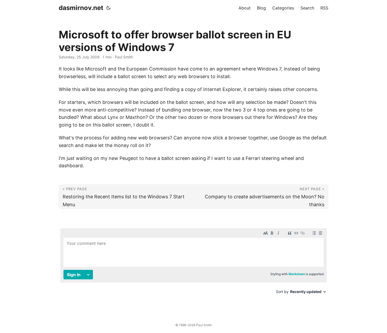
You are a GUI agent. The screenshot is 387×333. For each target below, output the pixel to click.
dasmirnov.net (81, 8)
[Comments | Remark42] (193, 267)
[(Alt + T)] (108, 8)
